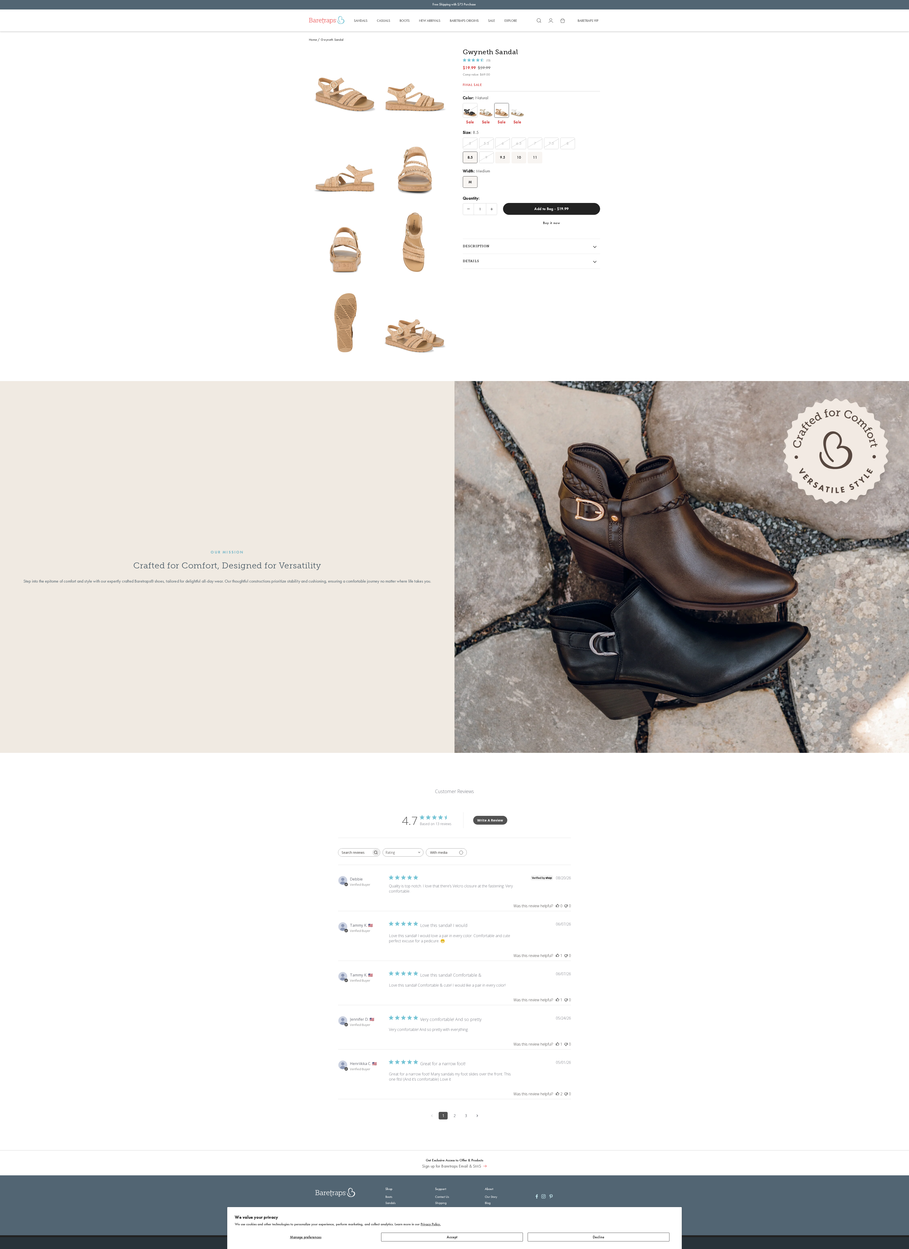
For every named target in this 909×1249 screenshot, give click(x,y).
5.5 (486, 143)
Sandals (390, 1203)
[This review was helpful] (557, 1093)
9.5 (502, 157)
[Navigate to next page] (477, 1115)
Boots (388, 1197)
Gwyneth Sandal (332, 39)
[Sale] (470, 110)
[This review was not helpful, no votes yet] (566, 905)
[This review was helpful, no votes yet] (557, 905)
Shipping (440, 1203)
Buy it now (551, 222)
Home (313, 39)
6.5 (518, 143)
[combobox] (403, 852)
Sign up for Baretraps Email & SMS (452, 1166)
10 (519, 157)
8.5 (470, 157)
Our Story (491, 1197)
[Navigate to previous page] (431, 1115)
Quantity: (471, 198)
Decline (598, 1237)
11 (535, 157)
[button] (539, 20)
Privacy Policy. (431, 1224)
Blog (487, 1203)
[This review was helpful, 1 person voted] (557, 955)
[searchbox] (354, 852)
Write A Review (490, 820)
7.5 (551, 143)
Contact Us (442, 1197)
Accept (452, 1237)
